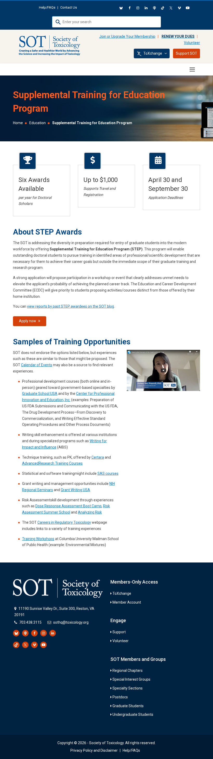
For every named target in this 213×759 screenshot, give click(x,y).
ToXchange (121, 593)
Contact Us (68, 7)
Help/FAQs (47, 7)
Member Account (126, 602)
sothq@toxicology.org (71, 622)
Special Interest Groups (131, 679)
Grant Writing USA (75, 490)
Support (119, 632)
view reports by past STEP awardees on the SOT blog (70, 306)
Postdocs (120, 697)
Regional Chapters (127, 670)
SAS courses (107, 473)
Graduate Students (128, 706)
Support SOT (186, 53)
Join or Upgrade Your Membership (127, 36)
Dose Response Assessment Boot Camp (68, 506)
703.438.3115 (30, 622)
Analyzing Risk (90, 512)
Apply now (28, 321)
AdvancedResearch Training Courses (52, 463)
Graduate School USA (39, 393)
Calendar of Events (36, 365)
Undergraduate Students (132, 714)
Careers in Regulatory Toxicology (64, 522)
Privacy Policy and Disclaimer (94, 750)
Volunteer (192, 43)
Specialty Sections (127, 688)
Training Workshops (38, 539)
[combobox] (106, 22)
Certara (97, 457)
